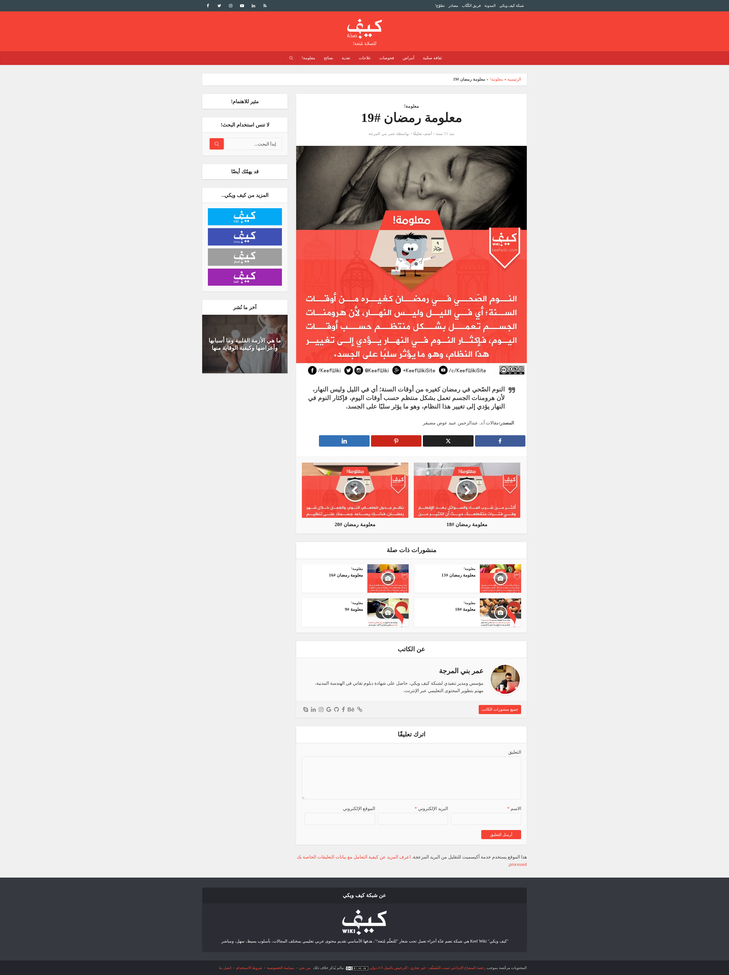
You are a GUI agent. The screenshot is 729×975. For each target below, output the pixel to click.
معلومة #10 (465, 609)
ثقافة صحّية (432, 58)
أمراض (408, 58)
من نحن (305, 968)
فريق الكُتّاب (471, 5)
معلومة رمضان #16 (346, 575)
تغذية (346, 58)
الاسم (514, 808)
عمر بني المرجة (381, 134)
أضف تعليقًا (422, 134)
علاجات (365, 58)
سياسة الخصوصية (280, 968)
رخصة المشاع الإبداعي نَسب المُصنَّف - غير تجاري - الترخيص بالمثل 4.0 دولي (427, 968)
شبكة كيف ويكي (511, 5)
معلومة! (308, 58)
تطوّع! (440, 5)
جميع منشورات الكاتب (500, 709)
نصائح (328, 58)
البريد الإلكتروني (431, 808)
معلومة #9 (354, 609)
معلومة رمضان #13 (458, 575)
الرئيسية (514, 79)
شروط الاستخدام (249, 968)
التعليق (514, 752)
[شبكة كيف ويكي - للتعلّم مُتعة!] (364, 922)
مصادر (453, 5)
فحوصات (386, 58)
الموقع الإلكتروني (359, 808)
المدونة (490, 5)
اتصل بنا (225, 968)
